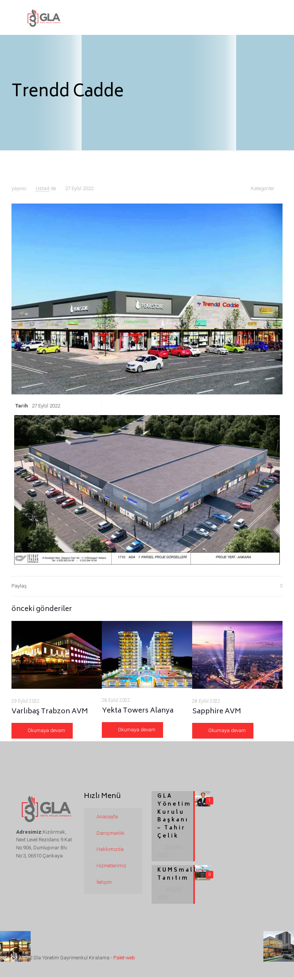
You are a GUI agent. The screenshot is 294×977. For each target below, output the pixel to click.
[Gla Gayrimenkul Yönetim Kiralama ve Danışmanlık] (43, 17)
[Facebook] (219, 958)
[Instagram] (250, 958)
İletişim (104, 882)
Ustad (42, 188)
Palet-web (123, 958)
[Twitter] (229, 958)
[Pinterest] (240, 958)
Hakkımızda (110, 849)
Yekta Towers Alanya (137, 711)
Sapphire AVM (216, 712)
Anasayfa (107, 816)
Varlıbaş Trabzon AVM (49, 712)
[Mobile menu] (265, 17)
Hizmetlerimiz (111, 866)
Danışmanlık (110, 833)
